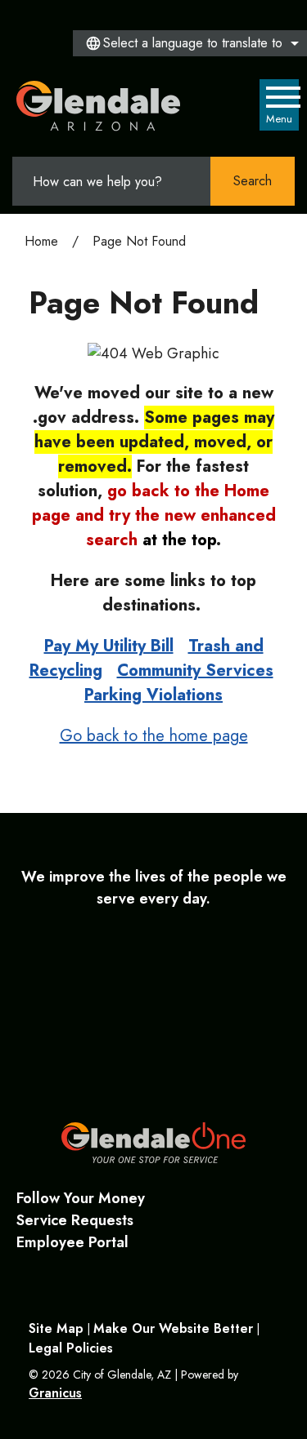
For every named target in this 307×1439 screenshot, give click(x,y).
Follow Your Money (80, 1198)
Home (41, 241)
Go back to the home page (154, 736)
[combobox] (190, 43)
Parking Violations (153, 695)
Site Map (56, 1328)
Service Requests (74, 1220)
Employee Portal (72, 1242)
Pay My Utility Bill (109, 646)
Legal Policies (71, 1348)
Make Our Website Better (173, 1328)
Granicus (55, 1392)
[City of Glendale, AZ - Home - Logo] (99, 105)
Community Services (195, 670)
